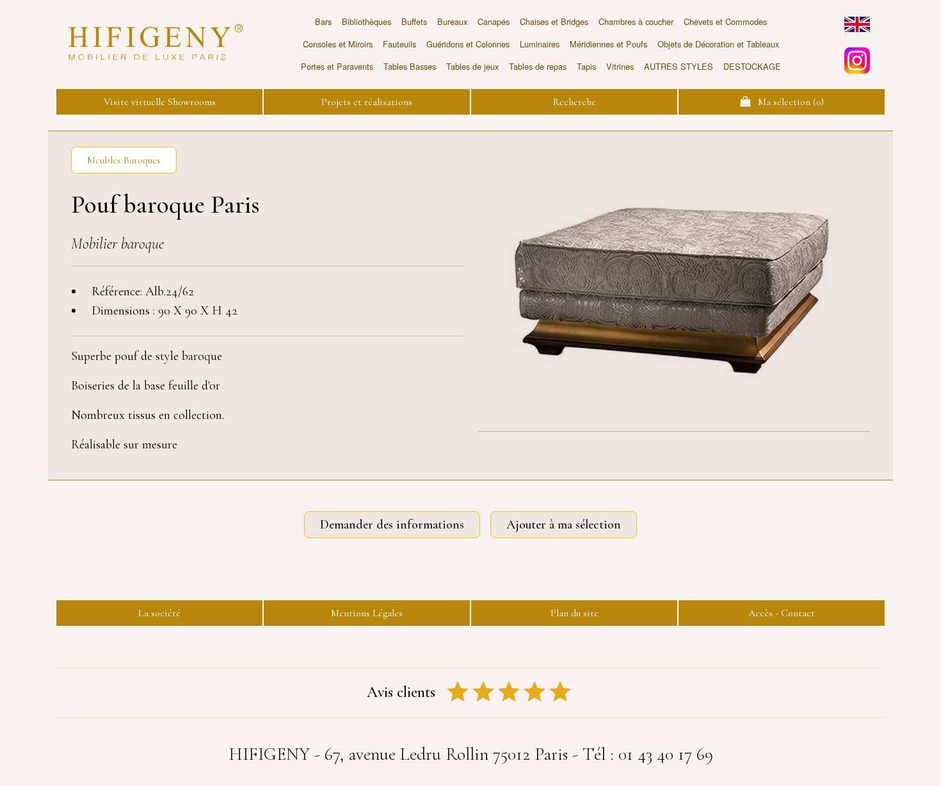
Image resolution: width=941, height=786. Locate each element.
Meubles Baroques (124, 160)
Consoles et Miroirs (338, 44)
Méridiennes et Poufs (608, 44)
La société (159, 613)
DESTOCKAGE (752, 66)
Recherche (574, 101)
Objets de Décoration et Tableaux (718, 44)
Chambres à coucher (636, 21)
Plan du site (575, 613)
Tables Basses (409, 66)
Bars (323, 21)
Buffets (414, 21)
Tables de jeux (472, 66)
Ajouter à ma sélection (563, 524)
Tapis (586, 66)
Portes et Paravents (337, 66)
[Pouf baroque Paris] (674, 284)
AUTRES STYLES (678, 66)
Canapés (494, 21)
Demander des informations (392, 524)
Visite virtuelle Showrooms (160, 101)
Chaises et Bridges (554, 21)
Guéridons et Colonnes (468, 44)
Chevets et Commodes (725, 21)
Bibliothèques (366, 21)
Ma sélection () (787, 101)
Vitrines (620, 66)
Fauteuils (399, 44)
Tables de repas (538, 66)
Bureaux (452, 21)
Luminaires (539, 44)
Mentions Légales (367, 613)
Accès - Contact (781, 613)
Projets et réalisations (366, 101)
